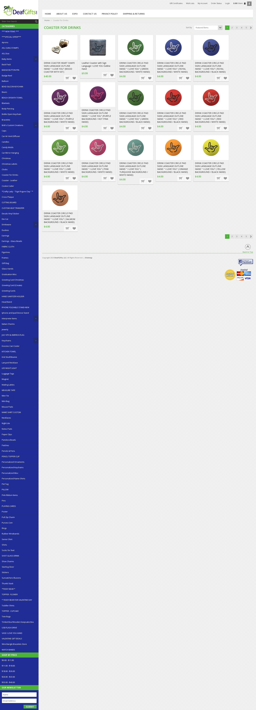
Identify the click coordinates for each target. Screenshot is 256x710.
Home (47, 20)
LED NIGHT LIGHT (9, 368)
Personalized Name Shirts (13, 478)
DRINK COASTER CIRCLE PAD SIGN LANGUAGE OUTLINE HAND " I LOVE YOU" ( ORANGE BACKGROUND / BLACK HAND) (172, 167)
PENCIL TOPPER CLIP (11, 456)
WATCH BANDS (8, 649)
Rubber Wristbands (10, 533)
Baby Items (7, 59)
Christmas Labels (9, 164)
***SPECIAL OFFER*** (11, 37)
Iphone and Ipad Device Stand (15, 313)
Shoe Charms (8, 561)
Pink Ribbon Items (10, 495)
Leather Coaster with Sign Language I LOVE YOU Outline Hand (96, 66)
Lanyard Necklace (10, 362)
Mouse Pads (7, 406)
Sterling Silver (8, 567)
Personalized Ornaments (13, 462)
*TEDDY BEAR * (8, 589)
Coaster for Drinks (10, 175)
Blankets (6, 103)
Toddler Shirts (8, 605)
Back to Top (248, 252)
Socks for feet (8, 550)
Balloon (5, 81)
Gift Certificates (176, 3)
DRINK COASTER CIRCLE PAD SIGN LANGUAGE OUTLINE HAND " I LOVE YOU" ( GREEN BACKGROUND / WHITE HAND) (134, 67)
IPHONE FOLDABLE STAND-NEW (15, 307)
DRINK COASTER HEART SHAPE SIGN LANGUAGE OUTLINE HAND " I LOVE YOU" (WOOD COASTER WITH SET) (59, 67)
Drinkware (6, 224)
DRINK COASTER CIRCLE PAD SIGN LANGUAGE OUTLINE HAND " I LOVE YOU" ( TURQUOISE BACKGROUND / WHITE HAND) (133, 169)
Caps (4, 130)
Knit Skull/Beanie (9, 357)
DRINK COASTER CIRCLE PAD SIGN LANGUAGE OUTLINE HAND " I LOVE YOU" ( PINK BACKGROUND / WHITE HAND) (97, 167)
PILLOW (5, 489)
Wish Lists (190, 3)
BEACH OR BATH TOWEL (12, 97)
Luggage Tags (8, 373)
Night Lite (6, 423)
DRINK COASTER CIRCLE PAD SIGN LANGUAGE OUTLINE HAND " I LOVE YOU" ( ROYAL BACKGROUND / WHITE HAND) (172, 67)
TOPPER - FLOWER (10, 594)
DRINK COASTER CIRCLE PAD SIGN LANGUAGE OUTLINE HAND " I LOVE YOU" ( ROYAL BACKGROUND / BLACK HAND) (210, 67)
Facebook (249, 3)
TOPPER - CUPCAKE (10, 611)
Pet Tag (5, 484)
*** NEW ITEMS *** (10, 31)
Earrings (5, 235)
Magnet (5, 379)
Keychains (6, 340)
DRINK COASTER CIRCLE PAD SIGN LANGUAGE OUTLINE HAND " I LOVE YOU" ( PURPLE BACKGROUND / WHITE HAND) (59, 117)
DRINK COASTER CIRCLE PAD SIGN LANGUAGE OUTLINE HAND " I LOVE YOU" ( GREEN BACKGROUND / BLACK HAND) (134, 117)
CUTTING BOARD (9, 202)
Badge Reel (7, 75)
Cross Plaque (8, 197)
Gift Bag (5, 263)
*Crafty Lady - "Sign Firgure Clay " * (17, 191)
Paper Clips (7, 434)
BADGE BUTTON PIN (10, 70)
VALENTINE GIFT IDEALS (12, 638)
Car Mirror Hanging (10, 152)
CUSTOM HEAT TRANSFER (13, 208)
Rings (4, 528)
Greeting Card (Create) (12, 285)
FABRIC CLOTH (8, 246)
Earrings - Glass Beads (12, 241)
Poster (5, 511)
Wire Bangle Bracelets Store (14, 644)
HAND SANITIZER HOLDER (13, 296)
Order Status (216, 3)
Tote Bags (6, 616)
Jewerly (5, 329)
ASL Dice (5, 53)
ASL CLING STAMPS (10, 48)
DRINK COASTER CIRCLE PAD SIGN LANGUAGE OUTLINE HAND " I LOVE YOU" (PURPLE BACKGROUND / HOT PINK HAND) (96, 116)
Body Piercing (8, 108)
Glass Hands (7, 268)
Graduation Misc (9, 274)
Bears (4, 92)
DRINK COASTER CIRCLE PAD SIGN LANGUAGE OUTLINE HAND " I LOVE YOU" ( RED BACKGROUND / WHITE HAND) (210, 117)
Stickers (5, 572)
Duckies (5, 230)
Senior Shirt (7, 539)
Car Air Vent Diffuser (11, 136)
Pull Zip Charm (8, 517)
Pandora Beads (9, 440)
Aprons (5, 42)
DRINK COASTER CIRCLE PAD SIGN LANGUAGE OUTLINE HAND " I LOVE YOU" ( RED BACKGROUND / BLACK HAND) (172, 117)
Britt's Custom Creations (12, 125)
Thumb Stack (7, 583)
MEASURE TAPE (8, 390)
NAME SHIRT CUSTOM (11, 412)
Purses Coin (7, 522)
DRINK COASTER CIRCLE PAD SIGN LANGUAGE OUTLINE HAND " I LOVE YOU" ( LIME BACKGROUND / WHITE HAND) (59, 167)
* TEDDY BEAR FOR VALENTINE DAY (17, 600)
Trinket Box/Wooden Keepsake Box (18, 622)
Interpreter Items (9, 318)
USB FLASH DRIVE (9, 627)
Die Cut (5, 219)
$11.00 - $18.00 (8, 665)
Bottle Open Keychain (11, 114)
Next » (251, 27)
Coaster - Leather (9, 180)
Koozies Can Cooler (10, 346)
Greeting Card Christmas (13, 279)
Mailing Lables (8, 384)
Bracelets (6, 119)
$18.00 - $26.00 (8, 671)
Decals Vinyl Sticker (10, 213)
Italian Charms (8, 324)
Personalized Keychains (13, 467)
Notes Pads (7, 429)
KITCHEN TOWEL (9, 351)
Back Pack (6, 64)
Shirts (4, 544)
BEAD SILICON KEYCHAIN (12, 86)
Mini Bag (5, 401)
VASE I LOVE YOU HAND (12, 633)
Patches (5, 445)
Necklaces (6, 417)
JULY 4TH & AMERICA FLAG (13, 335)
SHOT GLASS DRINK (10, 555)
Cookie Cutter (8, 186)
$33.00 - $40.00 (8, 682)
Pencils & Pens (8, 451)
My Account (202, 3)
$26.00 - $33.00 (8, 676)
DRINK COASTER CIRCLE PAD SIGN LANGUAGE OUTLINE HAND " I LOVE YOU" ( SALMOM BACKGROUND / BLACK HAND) (59, 217)
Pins (4, 500)
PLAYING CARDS (9, 506)
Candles (5, 141)
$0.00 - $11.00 (8, 660)
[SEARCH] (36, 21)
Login (227, 3)
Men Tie (5, 395)
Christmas (6, 158)
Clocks (5, 169)
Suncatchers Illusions (11, 577)
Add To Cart (67, 78)
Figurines (6, 252)
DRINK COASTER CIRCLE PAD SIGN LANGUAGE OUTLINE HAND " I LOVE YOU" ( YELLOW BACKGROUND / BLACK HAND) (210, 167)
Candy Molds (7, 147)
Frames (5, 257)
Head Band (7, 302)
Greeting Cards (8, 290)
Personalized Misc (10, 473)
